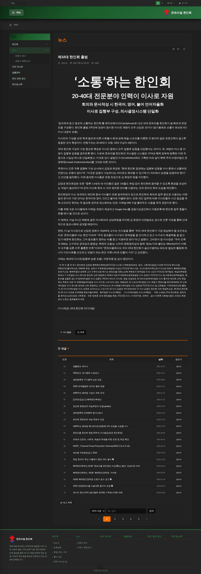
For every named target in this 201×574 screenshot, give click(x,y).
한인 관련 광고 (19, 78)
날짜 (161, 359)
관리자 (64, 63)
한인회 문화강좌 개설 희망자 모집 (88, 419)
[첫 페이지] (99, 519)
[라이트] (158, 3)
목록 (82, 332)
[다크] (162, 3)
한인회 (15, 44)
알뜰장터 (16, 72)
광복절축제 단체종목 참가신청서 (88, 413)
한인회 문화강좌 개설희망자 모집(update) (92, 406)
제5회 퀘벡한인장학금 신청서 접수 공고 (91, 479)
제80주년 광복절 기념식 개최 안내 (88, 393)
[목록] (173, 49)
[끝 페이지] (146, 519)
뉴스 (14, 50)
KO (171, 3)
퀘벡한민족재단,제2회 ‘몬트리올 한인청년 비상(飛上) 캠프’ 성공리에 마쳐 (106, 466)
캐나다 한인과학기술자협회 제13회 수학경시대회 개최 (98, 492)
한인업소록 (17, 84)
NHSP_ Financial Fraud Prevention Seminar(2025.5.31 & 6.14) (101, 446)
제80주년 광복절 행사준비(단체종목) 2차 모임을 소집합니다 (100, 426)
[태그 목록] (178, 49)
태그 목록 (67, 502)
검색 (151, 511)
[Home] (10, 25)
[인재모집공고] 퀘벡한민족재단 (87, 399)
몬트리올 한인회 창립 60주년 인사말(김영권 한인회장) (97, 433)
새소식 (56, 543)
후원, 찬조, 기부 (60, 552)
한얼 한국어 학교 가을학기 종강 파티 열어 (92, 459)
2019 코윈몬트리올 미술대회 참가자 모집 (92, 486)
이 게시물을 (65, 332)
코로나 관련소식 (22, 61)
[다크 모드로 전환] (184, 49)
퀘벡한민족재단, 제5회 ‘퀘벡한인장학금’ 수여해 (94, 473)
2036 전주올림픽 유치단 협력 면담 (88, 386)
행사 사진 (58, 557)
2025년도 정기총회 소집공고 (86, 373)
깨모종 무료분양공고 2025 (85, 453)
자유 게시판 (17, 67)
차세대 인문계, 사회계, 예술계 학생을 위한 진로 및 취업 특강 (101, 439)
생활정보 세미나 (80, 366)
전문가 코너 (20, 56)
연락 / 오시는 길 (60, 561)
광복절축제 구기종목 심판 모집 (87, 380)
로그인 (184, 3)
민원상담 (57, 547)
